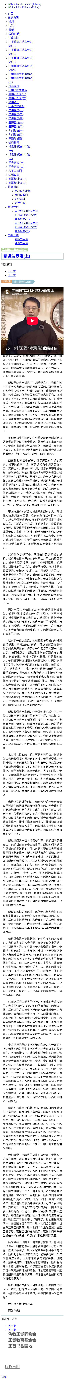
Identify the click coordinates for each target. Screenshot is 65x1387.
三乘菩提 (13, 37)
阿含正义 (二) (16, 166)
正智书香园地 (20, 1346)
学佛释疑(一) (15, 110)
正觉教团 (13, 17)
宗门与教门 (21, 195)
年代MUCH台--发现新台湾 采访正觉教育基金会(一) (26, 215)
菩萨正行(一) (15, 122)
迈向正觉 (13, 33)
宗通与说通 (15, 138)
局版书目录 (21, 239)
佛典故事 (13, 142)
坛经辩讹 (20, 199)
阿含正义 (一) (16, 162)
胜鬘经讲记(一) (17, 178)
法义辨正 (13, 186)
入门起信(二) (15, 134)
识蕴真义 (13, 174)
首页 (10, 13)
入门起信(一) (15, 130)
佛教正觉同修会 (22, 1334)
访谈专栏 (13, 207)
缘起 (11, 21)
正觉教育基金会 (22, 1340)
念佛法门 (13, 102)
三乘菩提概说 (16, 106)
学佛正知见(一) (17, 94)
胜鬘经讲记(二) (17, 182)
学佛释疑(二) (15, 114)
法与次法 (13, 86)
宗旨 (11, 25)
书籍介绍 (13, 235)
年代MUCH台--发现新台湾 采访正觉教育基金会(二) (26, 227)
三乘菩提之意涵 (17, 90)
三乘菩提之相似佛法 (20, 74)
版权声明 (12, 1367)
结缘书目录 (21, 243)
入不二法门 (15, 170)
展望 (11, 29)
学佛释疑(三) (15, 118)
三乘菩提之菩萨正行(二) (14, 249)
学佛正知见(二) (17, 98)
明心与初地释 (23, 191)
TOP (3, 1376)
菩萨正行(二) (15, 126)
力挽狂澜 (20, 203)
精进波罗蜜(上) (16, 256)
